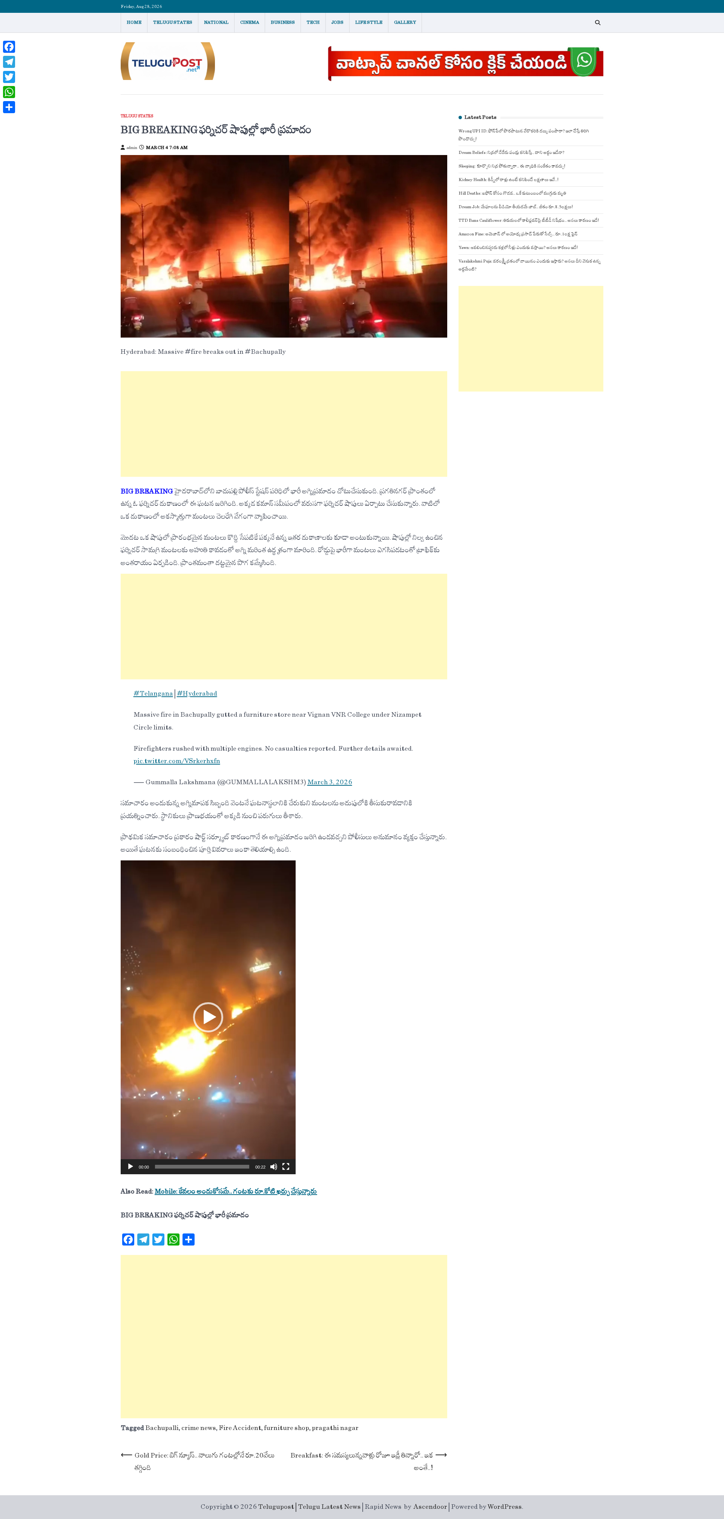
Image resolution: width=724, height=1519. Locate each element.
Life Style (368, 22)
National (216, 22)
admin (132, 148)
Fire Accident (240, 1428)
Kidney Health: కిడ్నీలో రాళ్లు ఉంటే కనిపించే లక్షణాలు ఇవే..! (508, 180)
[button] (208, 1017)
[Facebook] (9, 46)
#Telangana (153, 693)
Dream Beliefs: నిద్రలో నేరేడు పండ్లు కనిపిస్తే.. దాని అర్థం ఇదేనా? (511, 152)
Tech (313, 22)
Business (283, 22)
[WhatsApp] (9, 92)
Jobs (337, 22)
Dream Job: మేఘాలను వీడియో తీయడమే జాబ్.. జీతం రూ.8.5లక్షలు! (516, 207)
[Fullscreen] (286, 1166)
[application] (208, 1017)
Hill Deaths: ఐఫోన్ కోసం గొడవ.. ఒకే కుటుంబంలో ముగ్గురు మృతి (512, 193)
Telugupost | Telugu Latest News (309, 1506)
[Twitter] (9, 76)
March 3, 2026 (329, 782)
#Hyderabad (197, 693)
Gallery (405, 22)
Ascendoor (430, 1506)
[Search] (597, 22)
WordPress (505, 1506)
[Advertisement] (284, 424)
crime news (198, 1428)
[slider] (202, 1167)
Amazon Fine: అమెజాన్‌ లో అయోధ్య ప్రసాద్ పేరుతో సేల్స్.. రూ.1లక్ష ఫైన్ (518, 234)
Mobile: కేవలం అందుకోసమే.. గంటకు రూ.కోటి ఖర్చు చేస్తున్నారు (236, 1191)
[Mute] (274, 1166)
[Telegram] (9, 61)
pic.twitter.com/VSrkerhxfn (176, 761)
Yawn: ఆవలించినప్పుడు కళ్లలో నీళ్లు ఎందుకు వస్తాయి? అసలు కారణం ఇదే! (518, 247)
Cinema (249, 22)
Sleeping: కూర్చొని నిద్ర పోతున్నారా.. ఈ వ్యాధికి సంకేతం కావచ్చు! (512, 166)
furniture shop (286, 1428)
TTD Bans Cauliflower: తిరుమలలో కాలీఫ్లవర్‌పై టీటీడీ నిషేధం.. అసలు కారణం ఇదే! (529, 220)
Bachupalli (162, 1428)
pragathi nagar (335, 1428)
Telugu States (172, 22)
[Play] (130, 1166)
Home (134, 22)
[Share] (9, 107)
